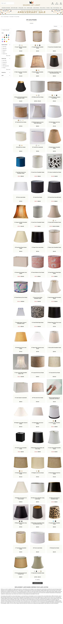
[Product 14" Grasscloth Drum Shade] (54, 362)
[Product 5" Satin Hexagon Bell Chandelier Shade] (54, 286)
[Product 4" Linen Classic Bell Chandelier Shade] (54, 437)
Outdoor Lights (29, 7)
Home (2, 16)
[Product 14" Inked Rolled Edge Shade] (37, 311)
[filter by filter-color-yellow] (6, 41)
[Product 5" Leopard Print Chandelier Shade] (54, 512)
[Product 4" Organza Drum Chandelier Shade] (37, 36)
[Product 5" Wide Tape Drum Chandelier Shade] (20, 61)
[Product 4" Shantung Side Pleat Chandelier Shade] (54, 562)
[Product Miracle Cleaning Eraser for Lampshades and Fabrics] (54, 387)
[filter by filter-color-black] (6, 35)
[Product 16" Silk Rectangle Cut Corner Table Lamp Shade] (37, 111)
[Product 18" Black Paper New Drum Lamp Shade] (54, 311)
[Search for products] (2, 3)
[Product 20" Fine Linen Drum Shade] (37, 387)
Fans (25, 7)
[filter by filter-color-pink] (2, 37)
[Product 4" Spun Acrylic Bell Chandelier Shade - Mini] (20, 362)
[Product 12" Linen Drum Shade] (37, 186)
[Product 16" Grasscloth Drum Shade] (20, 111)
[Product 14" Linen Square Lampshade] (20, 387)
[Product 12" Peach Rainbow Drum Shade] (37, 261)
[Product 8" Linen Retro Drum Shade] (37, 612)
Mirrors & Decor (42, 7)
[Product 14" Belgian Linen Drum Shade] (20, 612)
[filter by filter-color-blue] (8, 35)
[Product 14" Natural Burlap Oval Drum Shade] (20, 462)
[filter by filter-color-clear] (6, 39)
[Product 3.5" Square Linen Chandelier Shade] (20, 437)
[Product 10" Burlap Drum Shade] (54, 537)
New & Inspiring (56, 7)
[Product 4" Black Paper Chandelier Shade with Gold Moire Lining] (54, 61)
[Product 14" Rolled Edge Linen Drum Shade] (37, 412)
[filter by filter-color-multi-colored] (8, 37)
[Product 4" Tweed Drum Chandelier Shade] (20, 537)
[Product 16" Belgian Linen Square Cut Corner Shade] (20, 487)
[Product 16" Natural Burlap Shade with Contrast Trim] (20, 562)
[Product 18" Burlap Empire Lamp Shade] (54, 587)
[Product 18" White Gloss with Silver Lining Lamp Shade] (37, 487)
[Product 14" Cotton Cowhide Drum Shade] (54, 161)
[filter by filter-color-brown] (4, 37)
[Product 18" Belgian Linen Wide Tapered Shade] (20, 412)
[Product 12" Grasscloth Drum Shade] (37, 587)
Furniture (48, 7)
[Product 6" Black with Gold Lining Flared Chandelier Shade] (20, 86)
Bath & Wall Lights (14, 7)
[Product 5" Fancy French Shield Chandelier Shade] (37, 286)
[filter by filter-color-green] (6, 37)
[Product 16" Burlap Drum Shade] (20, 136)
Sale (60, 7)
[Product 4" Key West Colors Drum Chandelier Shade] (20, 161)
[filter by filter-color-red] (4, 41)
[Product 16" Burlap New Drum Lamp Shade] (20, 337)
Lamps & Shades (36, 7)
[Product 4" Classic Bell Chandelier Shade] (37, 562)
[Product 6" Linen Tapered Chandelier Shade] (20, 36)
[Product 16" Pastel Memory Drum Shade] (20, 286)
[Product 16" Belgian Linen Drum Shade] (37, 462)
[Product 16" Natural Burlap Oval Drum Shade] (54, 462)
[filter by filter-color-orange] (8, 39)
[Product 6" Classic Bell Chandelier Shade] (54, 211)
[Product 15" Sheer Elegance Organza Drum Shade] (54, 86)
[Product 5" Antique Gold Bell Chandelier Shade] (20, 211)
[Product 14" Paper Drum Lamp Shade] (37, 236)
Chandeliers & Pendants (6, 7)
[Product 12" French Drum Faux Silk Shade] (54, 186)
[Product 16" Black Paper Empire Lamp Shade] (20, 512)
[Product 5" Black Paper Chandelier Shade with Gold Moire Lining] (37, 512)
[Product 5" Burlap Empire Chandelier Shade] (37, 61)
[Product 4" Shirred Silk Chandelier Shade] (54, 337)
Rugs (51, 7)
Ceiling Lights (20, 7)
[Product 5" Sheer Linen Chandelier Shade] (54, 236)
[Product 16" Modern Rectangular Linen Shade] (20, 261)
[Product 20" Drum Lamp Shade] (37, 537)
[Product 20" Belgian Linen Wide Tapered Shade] (54, 612)
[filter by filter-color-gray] (4, 39)
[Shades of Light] (31, 3)
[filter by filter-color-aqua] (2, 39)
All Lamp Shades (16, 16)
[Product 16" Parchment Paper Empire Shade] (20, 236)
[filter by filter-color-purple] (2, 41)
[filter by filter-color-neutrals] (4, 35)
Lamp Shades (11, 16)
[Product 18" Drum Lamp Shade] (20, 186)
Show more (8, 55)
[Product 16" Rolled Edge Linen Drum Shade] (54, 111)
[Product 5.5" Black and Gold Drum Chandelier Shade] (54, 487)
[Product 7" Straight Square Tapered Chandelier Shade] (20, 311)
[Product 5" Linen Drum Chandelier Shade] (54, 36)
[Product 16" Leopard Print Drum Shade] (37, 362)
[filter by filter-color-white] (2, 35)
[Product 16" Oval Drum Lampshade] (37, 136)
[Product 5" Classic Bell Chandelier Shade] (20, 587)
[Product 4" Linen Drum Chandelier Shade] (37, 161)
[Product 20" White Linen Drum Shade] (37, 86)
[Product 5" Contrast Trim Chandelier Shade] (54, 412)
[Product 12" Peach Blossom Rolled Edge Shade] (54, 261)
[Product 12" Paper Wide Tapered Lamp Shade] (37, 337)
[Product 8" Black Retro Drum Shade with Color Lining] (37, 437)
